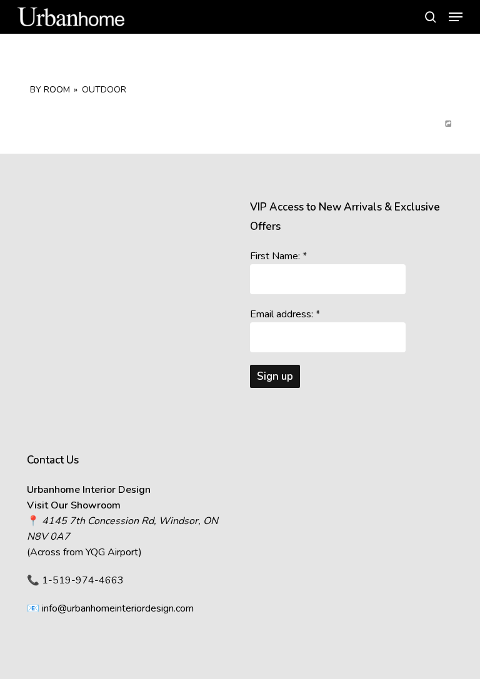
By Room (50, 90)
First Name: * (278, 256)
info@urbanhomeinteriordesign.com (118, 608)
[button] (455, 17)
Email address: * (285, 314)
